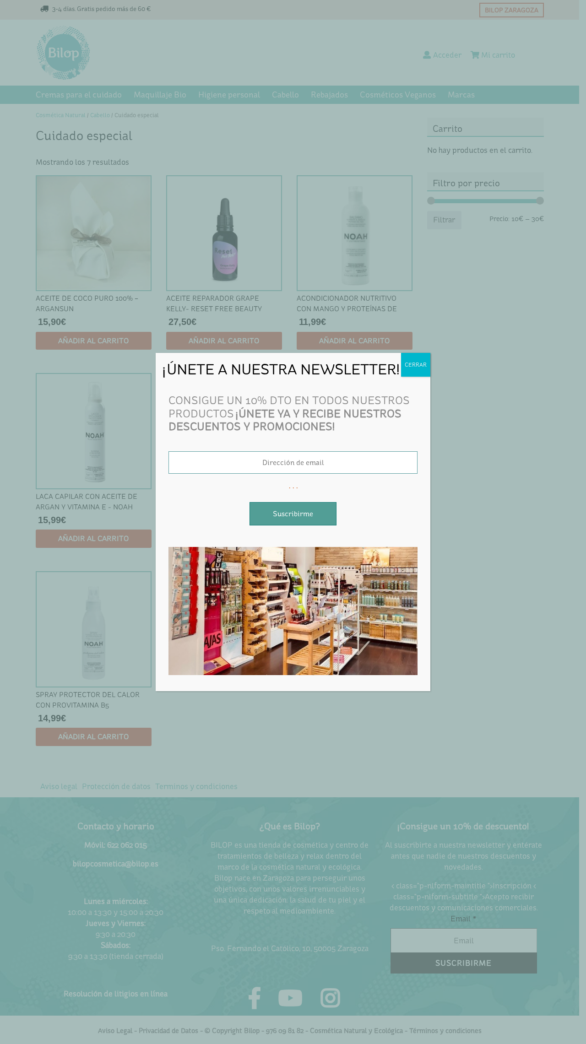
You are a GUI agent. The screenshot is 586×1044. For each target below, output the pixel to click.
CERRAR (416, 365)
